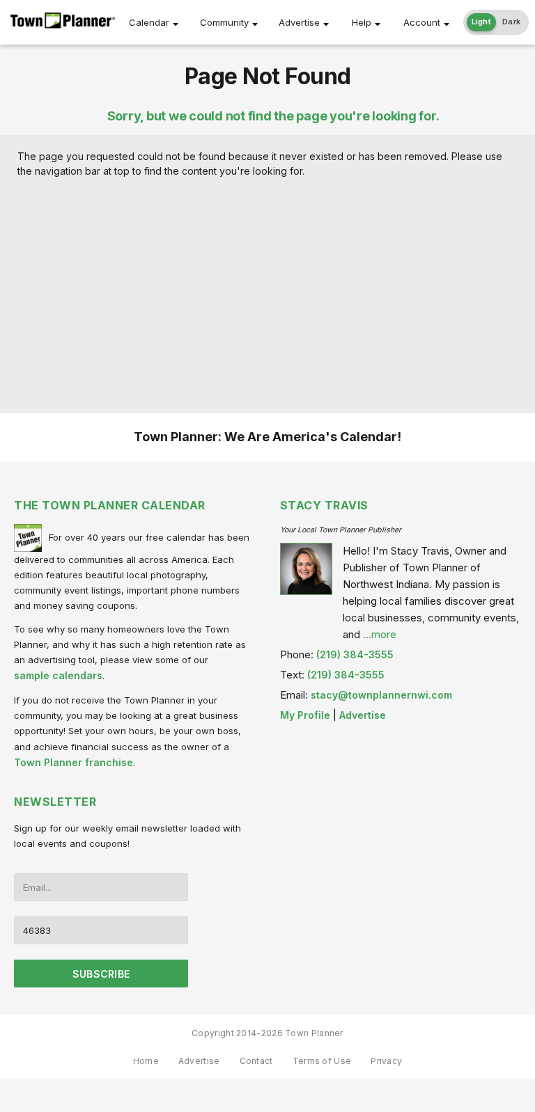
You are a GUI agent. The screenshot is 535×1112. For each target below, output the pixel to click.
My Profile (305, 715)
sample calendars (58, 675)
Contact (256, 1061)
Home (146, 1061)
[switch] (496, 22)
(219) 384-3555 (355, 654)
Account (421, 22)
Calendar (149, 22)
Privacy (386, 1061)
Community (224, 22)
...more (379, 634)
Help (361, 22)
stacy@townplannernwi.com (381, 695)
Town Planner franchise (73, 762)
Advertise (299, 22)
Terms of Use (322, 1061)
